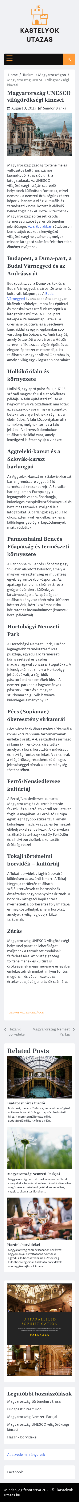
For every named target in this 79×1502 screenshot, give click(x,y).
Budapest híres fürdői (26, 1103)
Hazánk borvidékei (23, 1245)
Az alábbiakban (40, 226)
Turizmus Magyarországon (25, 1012)
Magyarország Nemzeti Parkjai (33, 1174)
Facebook (15, 1472)
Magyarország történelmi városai (34, 1401)
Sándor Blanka (54, 108)
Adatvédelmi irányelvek (26, 1454)
